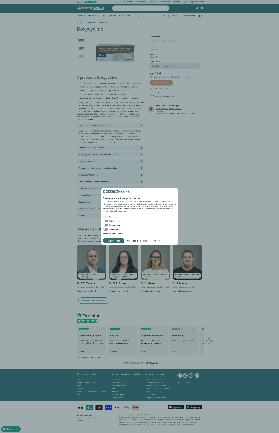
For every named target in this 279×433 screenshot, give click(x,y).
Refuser (156, 240)
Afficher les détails (112, 234)
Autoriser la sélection (137, 240)
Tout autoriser (113, 240)
